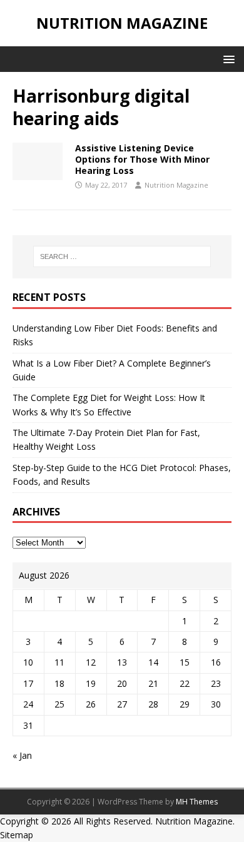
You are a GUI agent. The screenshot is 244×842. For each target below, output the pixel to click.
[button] (227, 58)
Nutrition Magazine (176, 185)
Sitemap (16, 835)
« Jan (22, 755)
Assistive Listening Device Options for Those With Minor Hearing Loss (142, 159)
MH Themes (197, 801)
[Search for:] (122, 256)
